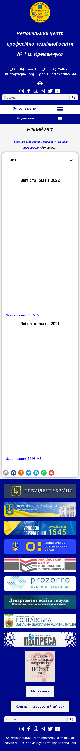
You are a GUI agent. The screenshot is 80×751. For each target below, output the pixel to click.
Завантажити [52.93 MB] (24, 459)
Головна (18, 141)
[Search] (74, 97)
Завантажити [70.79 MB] (24, 315)
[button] (60, 109)
